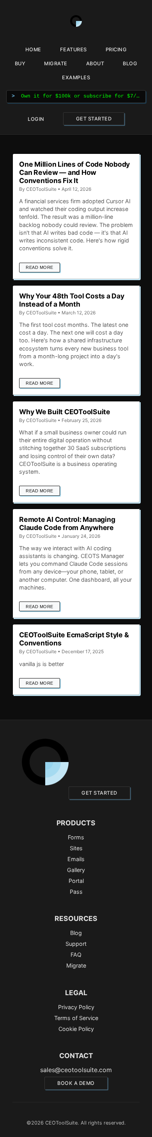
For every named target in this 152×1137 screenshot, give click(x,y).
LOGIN (36, 119)
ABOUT (95, 63)
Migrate (76, 965)
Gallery (76, 870)
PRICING (116, 49)
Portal (76, 880)
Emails (76, 859)
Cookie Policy (76, 1028)
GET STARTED (94, 119)
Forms (76, 837)
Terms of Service (76, 1018)
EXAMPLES (76, 77)
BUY (20, 63)
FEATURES (73, 49)
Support (76, 943)
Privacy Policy (76, 1007)
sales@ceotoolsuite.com (76, 1070)
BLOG (130, 63)
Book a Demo (76, 1083)
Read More (39, 267)
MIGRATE (55, 63)
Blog (76, 932)
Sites (76, 848)
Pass (76, 891)
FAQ (76, 954)
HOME (33, 49)
